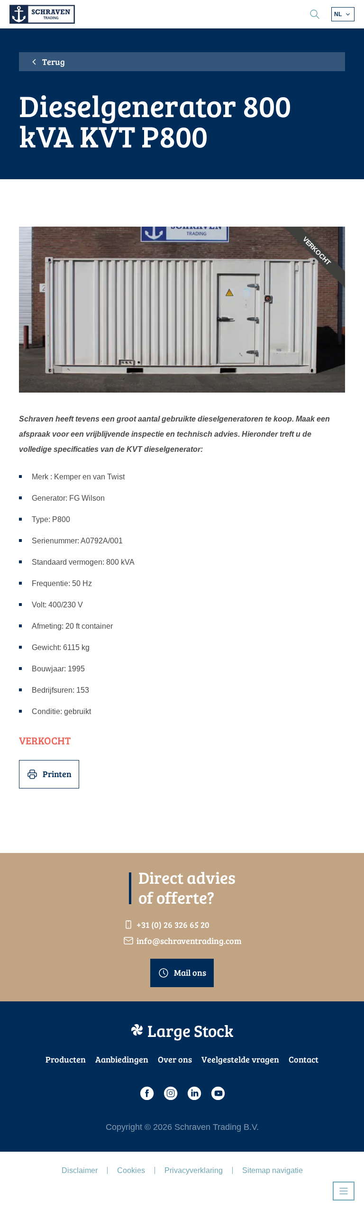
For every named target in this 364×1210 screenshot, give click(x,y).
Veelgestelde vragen (240, 1059)
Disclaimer (80, 1170)
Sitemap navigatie (272, 1170)
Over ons (175, 1059)
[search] (315, 14)
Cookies (131, 1170)
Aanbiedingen (121, 1059)
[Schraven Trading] (42, 14)
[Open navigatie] (344, 1191)
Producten (66, 1059)
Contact (303, 1059)
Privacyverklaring (193, 1170)
